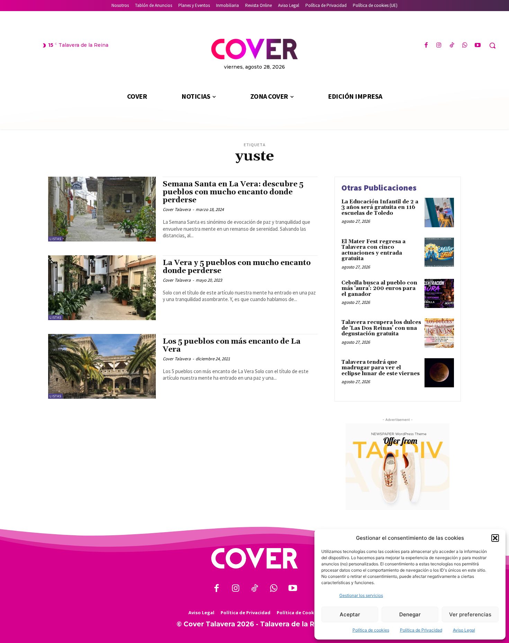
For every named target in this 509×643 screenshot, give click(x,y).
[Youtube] (477, 45)
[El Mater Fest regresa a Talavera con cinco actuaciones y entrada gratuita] (439, 252)
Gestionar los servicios (361, 595)
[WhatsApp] (465, 45)
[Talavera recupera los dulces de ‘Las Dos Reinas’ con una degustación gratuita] (439, 333)
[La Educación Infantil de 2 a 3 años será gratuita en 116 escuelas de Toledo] (439, 212)
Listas (55, 239)
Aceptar (350, 614)
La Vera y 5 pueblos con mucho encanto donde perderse (237, 266)
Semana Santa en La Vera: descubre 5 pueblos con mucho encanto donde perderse (233, 192)
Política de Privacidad (421, 630)
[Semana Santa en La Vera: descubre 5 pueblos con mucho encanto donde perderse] (102, 209)
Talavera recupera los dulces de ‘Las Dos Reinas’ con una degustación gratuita (381, 328)
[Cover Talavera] (254, 558)
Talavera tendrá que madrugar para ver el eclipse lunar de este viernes (380, 368)
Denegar (410, 614)
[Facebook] (426, 45)
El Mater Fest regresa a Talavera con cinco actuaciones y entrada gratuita (373, 250)
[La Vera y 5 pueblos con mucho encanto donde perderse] (102, 287)
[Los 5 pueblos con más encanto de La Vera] (102, 366)
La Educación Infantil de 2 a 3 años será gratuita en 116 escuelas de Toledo (379, 208)
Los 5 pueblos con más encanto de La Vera (232, 345)
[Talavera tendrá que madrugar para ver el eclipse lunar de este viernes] (439, 373)
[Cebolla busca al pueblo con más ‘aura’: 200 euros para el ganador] (439, 293)
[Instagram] (439, 45)
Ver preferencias (470, 614)
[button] (495, 538)
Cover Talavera (177, 209)
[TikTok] (451, 45)
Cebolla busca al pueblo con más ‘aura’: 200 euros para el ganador (379, 289)
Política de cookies (370, 630)
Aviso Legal (464, 630)
